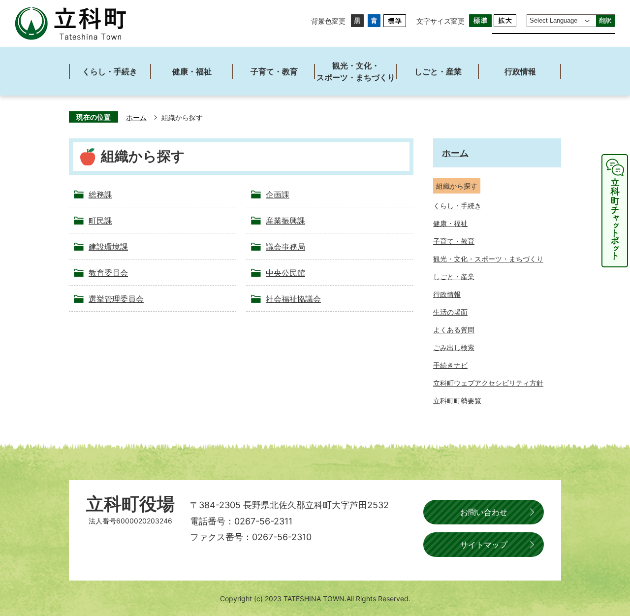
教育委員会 (108, 273)
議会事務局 (285, 247)
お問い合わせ (483, 512)
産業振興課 (285, 221)
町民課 (100, 221)
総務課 (100, 194)
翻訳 (605, 20)
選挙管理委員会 (116, 299)
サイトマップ (483, 545)
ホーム (136, 118)
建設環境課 (108, 247)
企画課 (277, 194)
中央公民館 (285, 273)
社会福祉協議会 (293, 299)
